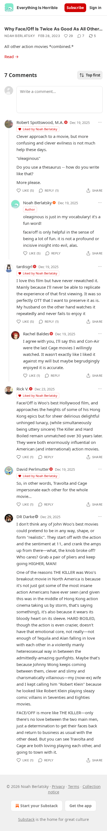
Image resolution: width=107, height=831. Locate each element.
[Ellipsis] (99, 122)
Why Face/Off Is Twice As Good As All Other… (53, 29)
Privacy (58, 786)
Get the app (80, 805)
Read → (11, 56)
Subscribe (75, 7)
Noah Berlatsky (19, 36)
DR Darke (25, 516)
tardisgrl (24, 266)
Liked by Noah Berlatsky (40, 129)
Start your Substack (39, 805)
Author (30, 209)
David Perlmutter (32, 469)
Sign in (95, 7)
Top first (93, 75)
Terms (73, 786)
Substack (26, 819)
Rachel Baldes (36, 333)
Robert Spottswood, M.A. (40, 122)
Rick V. (22, 389)
